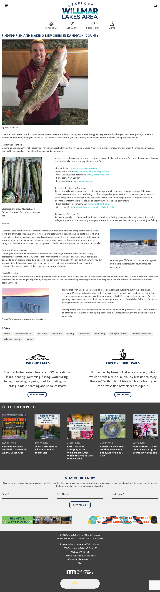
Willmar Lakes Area (13, 339)
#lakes (7, 333)
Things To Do (51, 28)
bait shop (42, 333)
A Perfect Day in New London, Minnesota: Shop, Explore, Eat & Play (112, 451)
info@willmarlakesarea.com (80, 559)
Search (155, 5)
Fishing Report (37, 394)
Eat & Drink (72, 28)
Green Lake (84, 333)
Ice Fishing (100, 333)
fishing (70, 333)
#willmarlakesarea (23, 333)
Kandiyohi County (118, 333)
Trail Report (123, 394)
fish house (57, 333)
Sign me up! (80, 504)
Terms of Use (84, 538)
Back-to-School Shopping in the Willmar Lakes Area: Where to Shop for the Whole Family (80, 452)
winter (30, 339)
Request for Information (66, 538)
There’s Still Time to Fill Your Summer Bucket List (46, 449)
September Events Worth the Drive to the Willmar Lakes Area (14, 449)
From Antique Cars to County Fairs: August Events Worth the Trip (145, 449)
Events (112, 28)
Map (80, 563)
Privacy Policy (98, 538)
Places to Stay (92, 28)
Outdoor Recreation (141, 333)
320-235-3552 (89, 555)
